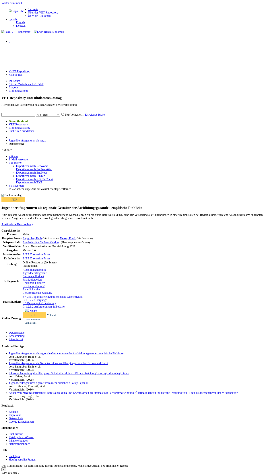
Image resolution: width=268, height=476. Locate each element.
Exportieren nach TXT (29, 182)
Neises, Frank (68, 238)
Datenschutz (16, 418)
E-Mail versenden (19, 159)
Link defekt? (31, 322)
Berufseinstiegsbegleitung (37, 292)
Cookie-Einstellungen (21, 421)
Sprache (13, 19)
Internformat (16, 339)
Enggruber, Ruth (32, 238)
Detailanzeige (16, 332)
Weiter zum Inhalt (11, 3)
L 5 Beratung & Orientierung (39, 303)
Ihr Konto (14, 80)
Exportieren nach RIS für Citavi (34, 179)
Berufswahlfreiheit (33, 276)
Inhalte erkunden (18, 440)
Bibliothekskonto (18, 90)
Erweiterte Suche (95, 114)
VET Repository (19, 71)
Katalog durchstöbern (21, 437)
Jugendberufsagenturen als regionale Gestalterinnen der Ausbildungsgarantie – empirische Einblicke (66, 353)
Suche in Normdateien (21, 131)
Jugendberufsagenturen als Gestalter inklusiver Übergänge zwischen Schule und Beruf (58, 363)
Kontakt (13, 411)
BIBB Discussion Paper (36, 254)
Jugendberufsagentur (34, 273)
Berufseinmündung (34, 286)
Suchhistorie (16, 434)
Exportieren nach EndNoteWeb (34, 169)
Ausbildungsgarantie (34, 269)
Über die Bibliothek (39, 15)
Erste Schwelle (31, 289)
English (20, 22)
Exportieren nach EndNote (31, 172)
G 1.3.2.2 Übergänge (35, 300)
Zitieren (13, 156)
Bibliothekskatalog (19, 127)
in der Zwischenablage (26, 84)
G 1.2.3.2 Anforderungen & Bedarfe (44, 306)
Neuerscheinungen (19, 443)
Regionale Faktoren (34, 282)
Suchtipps (14, 456)
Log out (13, 87)
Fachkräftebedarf (32, 279)
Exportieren (15, 162)
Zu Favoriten (16, 185)
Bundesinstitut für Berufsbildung (41, 242)
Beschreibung (17, 335)
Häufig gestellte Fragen (22, 459)
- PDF (13, 199)
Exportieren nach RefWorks (32, 166)
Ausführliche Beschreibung (17, 224)
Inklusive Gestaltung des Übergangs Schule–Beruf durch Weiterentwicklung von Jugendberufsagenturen (69, 373)
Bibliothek (15, 74)
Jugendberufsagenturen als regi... (27, 140)
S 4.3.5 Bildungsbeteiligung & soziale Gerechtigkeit (52, 296)
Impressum (15, 415)
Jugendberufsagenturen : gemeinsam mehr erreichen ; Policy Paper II (48, 382)
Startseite (33, 9)
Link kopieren (33, 319)
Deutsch (21, 25)
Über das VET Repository (43, 12)
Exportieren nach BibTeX (31, 175)
